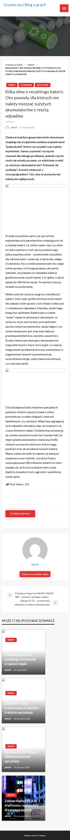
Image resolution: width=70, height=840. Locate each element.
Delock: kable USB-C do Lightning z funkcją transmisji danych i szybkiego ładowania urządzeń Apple (21, 655)
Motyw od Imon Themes (35, 835)
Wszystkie (42, 85)
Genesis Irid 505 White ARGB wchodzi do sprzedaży (20, 756)
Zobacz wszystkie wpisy (35, 574)
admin (14, 127)
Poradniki (26, 85)
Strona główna (14, 65)
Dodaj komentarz (20, 513)
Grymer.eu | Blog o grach (25, 4)
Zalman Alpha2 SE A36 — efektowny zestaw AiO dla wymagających (22, 805)
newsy (31, 65)
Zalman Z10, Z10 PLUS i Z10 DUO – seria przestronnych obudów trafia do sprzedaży (21, 706)
